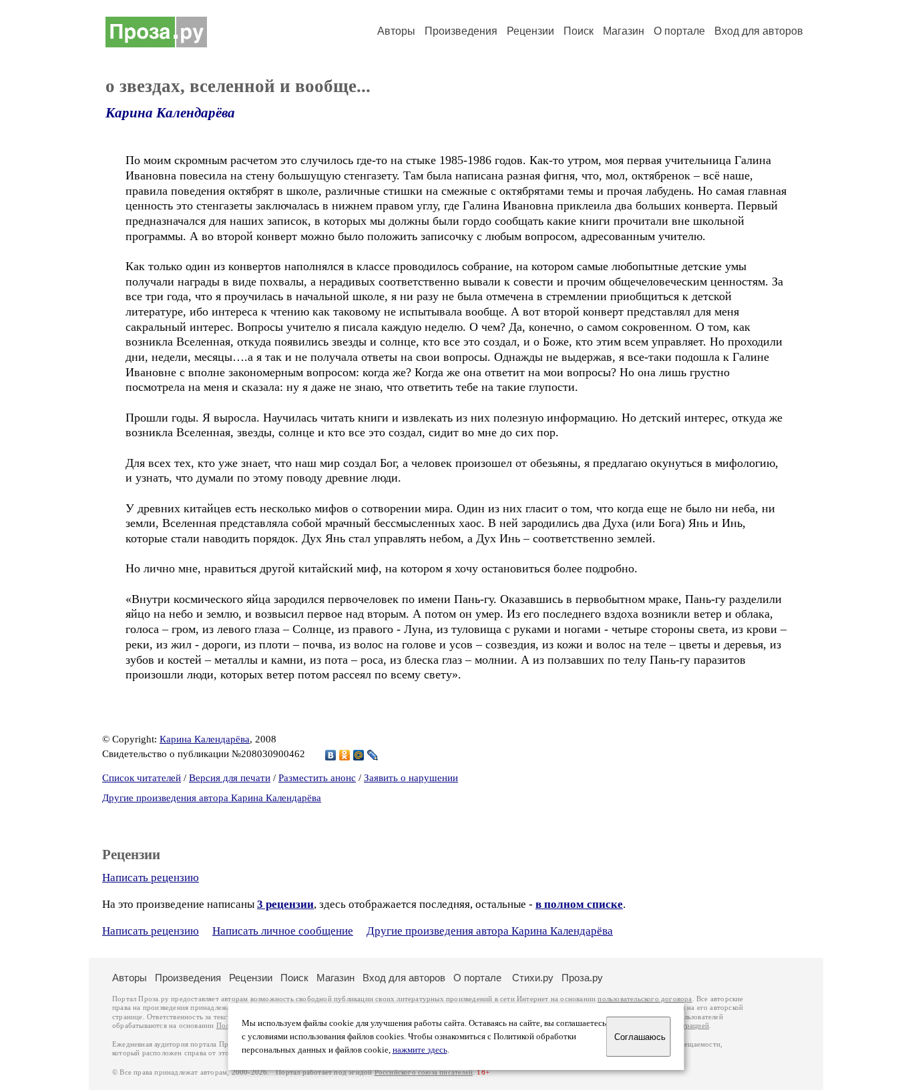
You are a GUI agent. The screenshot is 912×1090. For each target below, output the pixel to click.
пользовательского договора (645, 999)
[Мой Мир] (359, 755)
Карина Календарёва (170, 113)
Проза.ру (582, 977)
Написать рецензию (150, 877)
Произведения (461, 31)
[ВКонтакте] (331, 755)
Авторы (396, 31)
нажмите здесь (420, 1050)
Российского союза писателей (424, 1072)
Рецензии (530, 31)
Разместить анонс (317, 777)
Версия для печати (229, 777)
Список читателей (141, 777)
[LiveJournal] (373, 755)
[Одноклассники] (345, 755)
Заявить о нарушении (411, 777)
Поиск (578, 31)
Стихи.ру (532, 977)
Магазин (623, 31)
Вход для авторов (758, 31)
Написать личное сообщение (282, 931)
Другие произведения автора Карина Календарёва (211, 797)
